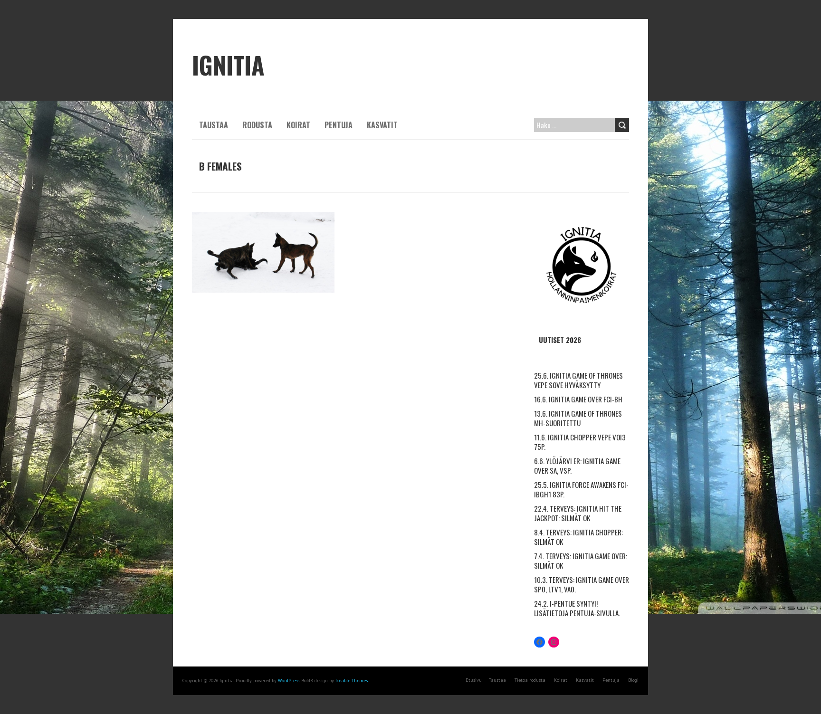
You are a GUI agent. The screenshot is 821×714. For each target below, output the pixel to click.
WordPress (288, 680)
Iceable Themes (351, 680)
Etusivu (474, 680)
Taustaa (213, 125)
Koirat (298, 125)
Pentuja (339, 125)
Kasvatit (382, 125)
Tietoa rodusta (530, 680)
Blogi (633, 680)
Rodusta (257, 125)
